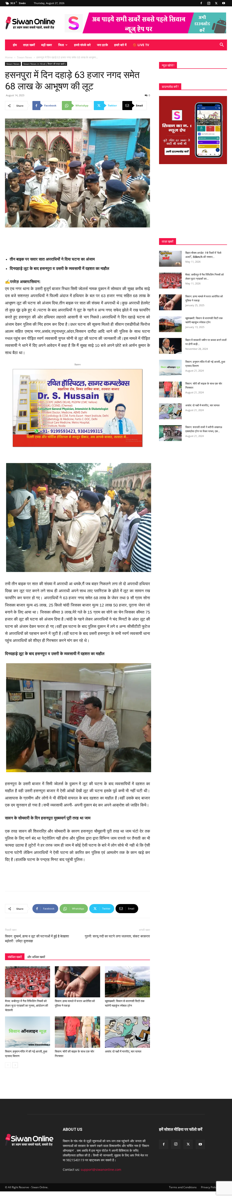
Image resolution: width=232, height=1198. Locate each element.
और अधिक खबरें (36, 957)
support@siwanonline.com (101, 1169)
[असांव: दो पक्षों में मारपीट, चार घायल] (127, 1032)
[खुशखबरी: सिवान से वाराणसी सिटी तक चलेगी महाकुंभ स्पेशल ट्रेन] (127, 981)
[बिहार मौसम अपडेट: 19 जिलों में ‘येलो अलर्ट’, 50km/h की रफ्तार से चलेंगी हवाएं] (170, 259)
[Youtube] (223, 3)
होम (15, 45)
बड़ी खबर (46, 45)
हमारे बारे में (120, 45)
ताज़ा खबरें (29, 45)
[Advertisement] (77, 240)
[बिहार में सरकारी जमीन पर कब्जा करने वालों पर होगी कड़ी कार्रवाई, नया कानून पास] (170, 346)
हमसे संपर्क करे (82, 45)
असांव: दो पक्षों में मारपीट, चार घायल (123, 1051)
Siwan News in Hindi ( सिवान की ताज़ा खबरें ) (44, 63)
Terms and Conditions (183, 1187)
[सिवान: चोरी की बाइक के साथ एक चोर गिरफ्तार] (77, 1032)
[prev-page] (8, 1065)
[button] (221, 45)
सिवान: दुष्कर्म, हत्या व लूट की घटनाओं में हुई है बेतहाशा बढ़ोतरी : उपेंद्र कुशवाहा (37, 938)
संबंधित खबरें (15, 957)
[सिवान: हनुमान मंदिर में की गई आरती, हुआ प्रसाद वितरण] (27, 1032)
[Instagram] (208, 3)
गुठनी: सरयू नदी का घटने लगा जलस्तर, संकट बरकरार (117, 936)
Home (9, 57)
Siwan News (24, 57)
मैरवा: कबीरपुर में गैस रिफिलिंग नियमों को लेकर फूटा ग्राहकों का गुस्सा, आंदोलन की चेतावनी (26, 1005)
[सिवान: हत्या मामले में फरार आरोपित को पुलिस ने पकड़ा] (77, 981)
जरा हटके (102, 45)
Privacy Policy (209, 1187)
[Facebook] (201, 3)
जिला (61, 45)
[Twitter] (216, 3)
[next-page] (15, 1065)
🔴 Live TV (141, 45)
